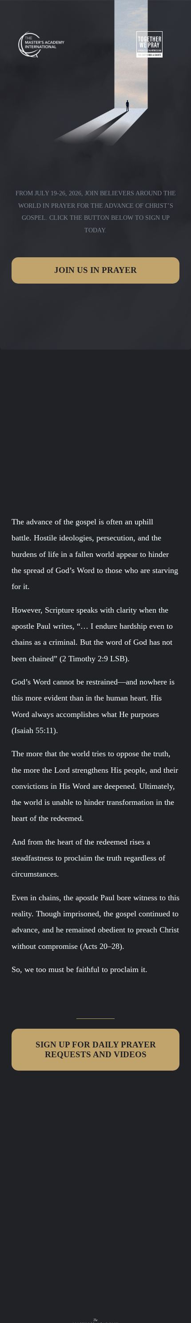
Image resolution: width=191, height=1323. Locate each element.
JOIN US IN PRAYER (95, 270)
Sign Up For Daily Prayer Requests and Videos (96, 1049)
